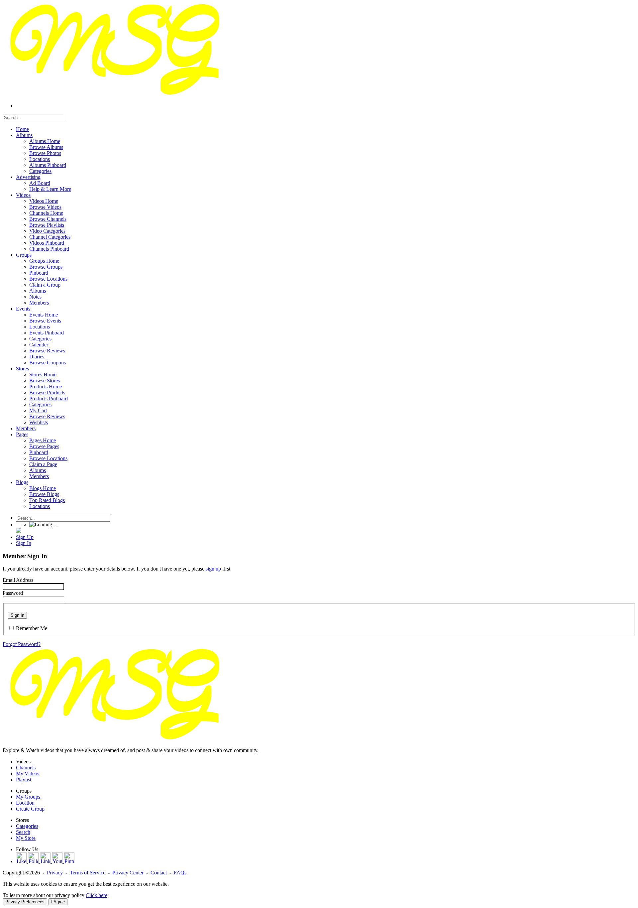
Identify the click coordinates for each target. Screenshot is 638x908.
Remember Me (31, 628)
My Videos (27, 773)
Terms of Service (87, 872)
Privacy (55, 872)
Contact (159, 872)
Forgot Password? (22, 644)
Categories (27, 826)
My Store (26, 838)
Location (25, 803)
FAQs (180, 872)
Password (13, 593)
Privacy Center (128, 872)
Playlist (23, 779)
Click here (96, 895)
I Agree (58, 901)
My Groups (28, 797)
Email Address (18, 580)
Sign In (17, 615)
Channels (26, 767)
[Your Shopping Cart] (18, 531)
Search (23, 832)
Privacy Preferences (25, 901)
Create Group (30, 809)
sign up (213, 569)
